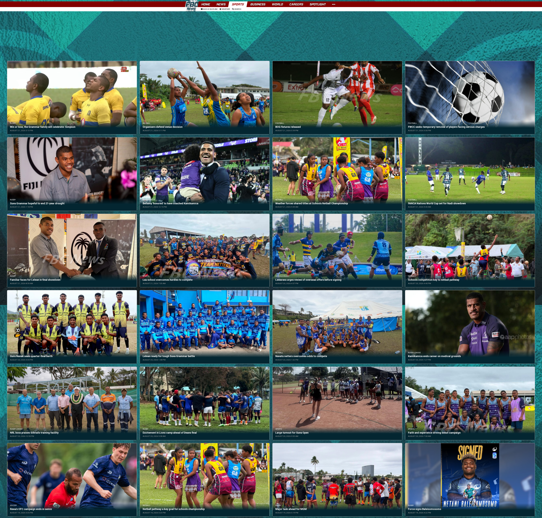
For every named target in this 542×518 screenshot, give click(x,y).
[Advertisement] (271, 32)
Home (205, 4)
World (277, 4)
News (220, 4)
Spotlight (318, 4)
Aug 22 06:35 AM (210, 9)
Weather (225, 9)
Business (257, 4)
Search (237, 9)
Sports (237, 4)
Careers (296, 4)
